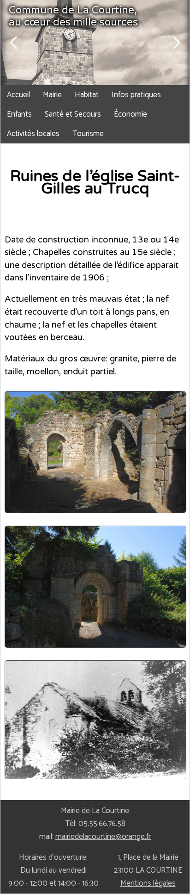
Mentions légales (148, 883)
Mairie (52, 94)
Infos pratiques (136, 94)
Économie (130, 114)
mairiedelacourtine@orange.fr (103, 836)
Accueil (18, 94)
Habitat (87, 94)
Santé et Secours (73, 114)
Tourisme (88, 133)
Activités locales (33, 133)
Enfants (19, 114)
